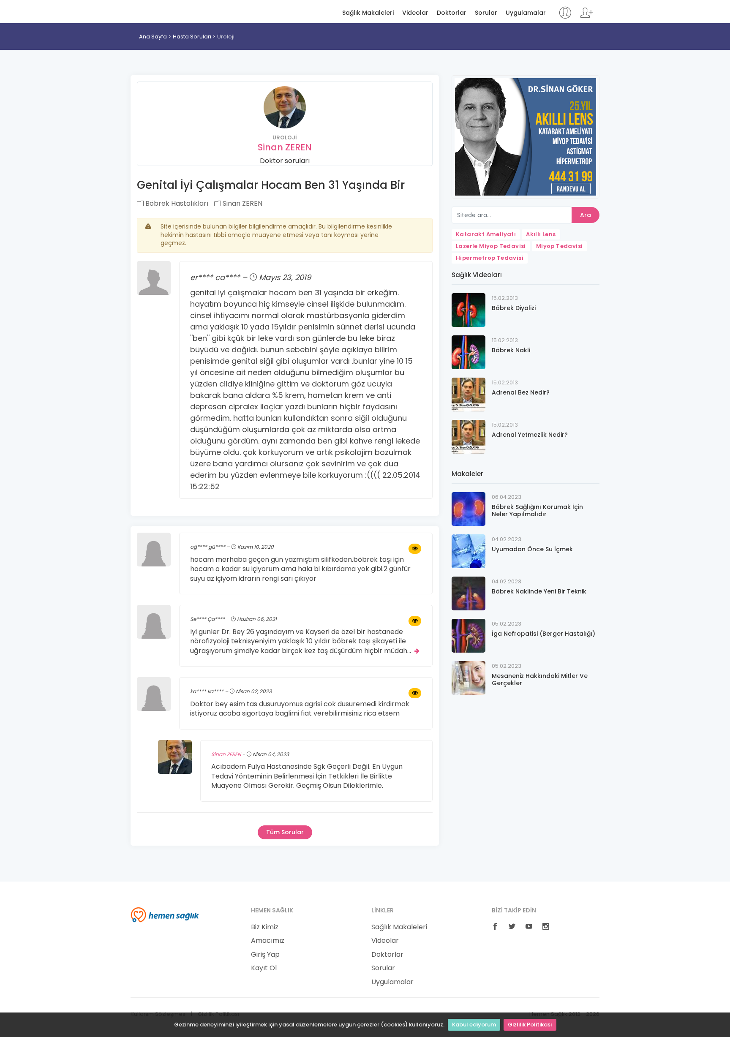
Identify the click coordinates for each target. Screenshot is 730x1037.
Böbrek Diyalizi (514, 308)
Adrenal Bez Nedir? (521, 392)
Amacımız (267, 940)
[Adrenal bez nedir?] (468, 394)
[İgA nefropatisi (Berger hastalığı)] (468, 635)
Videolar (415, 13)
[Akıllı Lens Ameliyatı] (526, 136)
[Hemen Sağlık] (165, 914)
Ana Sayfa (153, 37)
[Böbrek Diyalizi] (468, 309)
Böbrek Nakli (511, 350)
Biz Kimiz (264, 927)
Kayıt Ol (264, 968)
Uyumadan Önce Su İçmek (532, 549)
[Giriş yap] (565, 17)
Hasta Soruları (192, 37)
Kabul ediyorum (474, 1025)
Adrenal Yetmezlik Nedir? (530, 434)
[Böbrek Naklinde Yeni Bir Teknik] (468, 593)
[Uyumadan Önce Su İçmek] (468, 550)
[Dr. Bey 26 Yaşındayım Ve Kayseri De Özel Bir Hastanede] (415, 621)
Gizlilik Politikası (530, 1025)
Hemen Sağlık (165, 11)
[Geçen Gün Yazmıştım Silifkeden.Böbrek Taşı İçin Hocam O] (415, 549)
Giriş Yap (265, 954)
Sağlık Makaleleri (368, 13)
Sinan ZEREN (285, 147)
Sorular (486, 13)
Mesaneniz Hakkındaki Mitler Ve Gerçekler (540, 679)
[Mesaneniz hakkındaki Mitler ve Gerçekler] (468, 677)
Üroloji (225, 37)
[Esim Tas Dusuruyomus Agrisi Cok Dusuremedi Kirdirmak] (415, 693)
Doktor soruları (285, 161)
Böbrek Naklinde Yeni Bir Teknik (539, 591)
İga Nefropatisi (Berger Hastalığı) (543, 633)
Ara (585, 215)
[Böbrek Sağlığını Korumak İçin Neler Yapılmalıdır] (468, 508)
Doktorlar (451, 13)
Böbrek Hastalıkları (176, 203)
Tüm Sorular (285, 832)
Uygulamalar (526, 13)
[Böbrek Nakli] (468, 352)
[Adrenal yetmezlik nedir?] (468, 436)
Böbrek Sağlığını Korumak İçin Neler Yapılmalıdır (537, 510)
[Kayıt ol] (586, 17)
